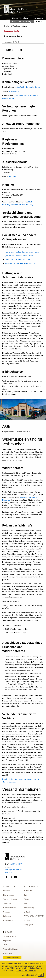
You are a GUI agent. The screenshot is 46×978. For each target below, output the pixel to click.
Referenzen (7, 916)
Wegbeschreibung (9, 936)
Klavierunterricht (9, 907)
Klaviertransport (9, 895)
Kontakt (39, 21)
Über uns (6, 912)
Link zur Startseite (15, 10)
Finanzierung (29, 907)
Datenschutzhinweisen (26, 970)
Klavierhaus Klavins (20, 18)
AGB (5, 944)
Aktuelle (27, 920)
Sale (13, 21)
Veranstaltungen (26, 21)
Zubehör (27, 912)
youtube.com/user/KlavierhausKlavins (19, 256)
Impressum (7, 940)
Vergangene (28, 924)
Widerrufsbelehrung (10, 949)
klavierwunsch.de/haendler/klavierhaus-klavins (22, 252)
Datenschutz (7, 953)
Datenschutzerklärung (13, 36)
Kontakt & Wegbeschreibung (15, 26)
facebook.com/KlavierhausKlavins (17, 259)
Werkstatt (6, 890)
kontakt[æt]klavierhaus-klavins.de (27, 87)
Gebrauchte (28, 890)
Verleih (27, 899)
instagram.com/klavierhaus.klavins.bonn (20, 263)
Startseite (9, 886)
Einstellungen (28, 975)
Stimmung (7, 903)
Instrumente (37, 18)
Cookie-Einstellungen (12, 957)
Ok (41, 975)
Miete (26, 903)
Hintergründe (8, 920)
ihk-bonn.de (13, 177)
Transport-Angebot (10, 899)
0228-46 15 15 (14, 91)
